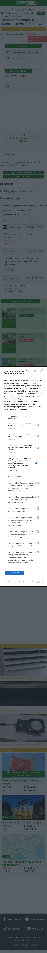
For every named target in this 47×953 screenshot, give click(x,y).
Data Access (23, 582)
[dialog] (23, 477)
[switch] (37, 425)
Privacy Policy (37, 582)
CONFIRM (14, 573)
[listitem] (23, 417)
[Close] (42, 371)
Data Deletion (9, 582)
